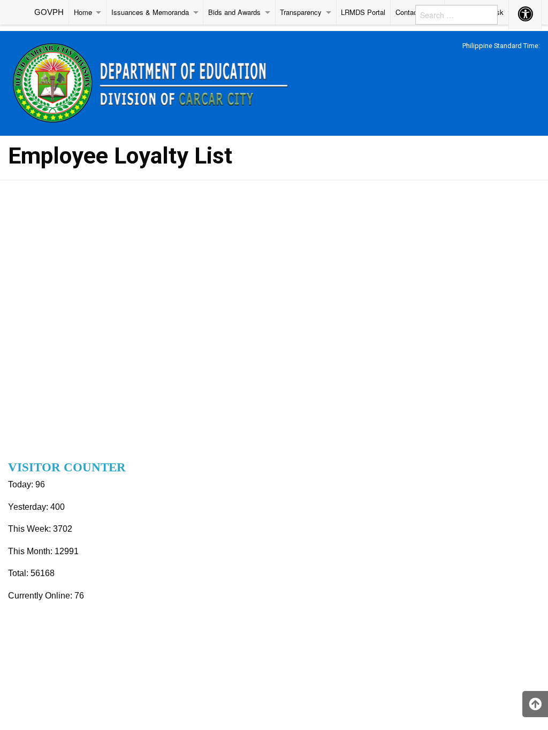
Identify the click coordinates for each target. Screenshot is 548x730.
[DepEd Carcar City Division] (154, 81)
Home (83, 12)
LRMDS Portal (363, 12)
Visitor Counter (67, 467)
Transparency (301, 12)
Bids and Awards (234, 12)
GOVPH (49, 12)
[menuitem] (49, 12)
